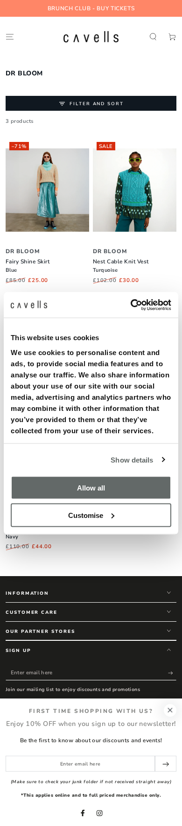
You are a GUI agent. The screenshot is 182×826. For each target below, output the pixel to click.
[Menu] (10, 36)
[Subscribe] (172, 673)
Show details (132, 459)
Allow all (91, 488)
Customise (85, 515)
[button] (153, 36)
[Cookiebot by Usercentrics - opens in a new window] (131, 305)
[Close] (170, 710)
